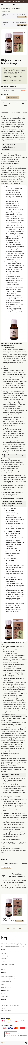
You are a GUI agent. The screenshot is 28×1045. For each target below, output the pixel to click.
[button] (24, 32)
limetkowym (9, 546)
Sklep (13, 8)
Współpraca (5, 967)
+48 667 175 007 (6, 1008)
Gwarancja (4, 953)
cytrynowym (18, 544)
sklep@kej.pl (9, 1)
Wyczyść (23, 90)
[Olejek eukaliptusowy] (14, 906)
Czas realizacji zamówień (8, 979)
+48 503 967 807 (6, 1011)
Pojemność (5, 90)
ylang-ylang (20, 550)
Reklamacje (4, 956)
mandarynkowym (11, 548)
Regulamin (4, 958)
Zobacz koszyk (21, 17)
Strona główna (5, 8)
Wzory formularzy (6, 987)
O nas (3, 961)
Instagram (4, 996)
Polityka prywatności (7, 964)
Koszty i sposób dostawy (8, 976)
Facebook (4, 994)
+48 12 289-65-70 (19, 1)
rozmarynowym (11, 550)
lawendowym (10, 544)
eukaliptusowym (11, 542)
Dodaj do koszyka (12, 97)
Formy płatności (6, 981)
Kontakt (3, 969)
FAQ (2, 984)
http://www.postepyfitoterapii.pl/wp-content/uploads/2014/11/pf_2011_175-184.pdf (13, 769)
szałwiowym (20, 542)
